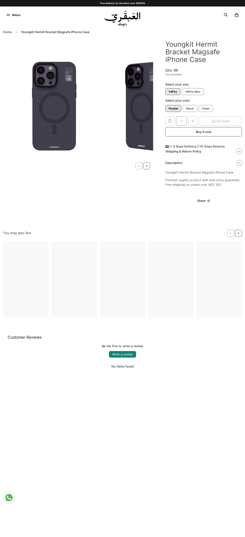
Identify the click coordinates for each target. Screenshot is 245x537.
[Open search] (225, 15)
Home (7, 32)
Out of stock (221, 121)
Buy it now (203, 132)
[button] (138, 165)
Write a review (122, 354)
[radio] (172, 91)
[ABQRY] (122, 19)
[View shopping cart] (236, 15)
